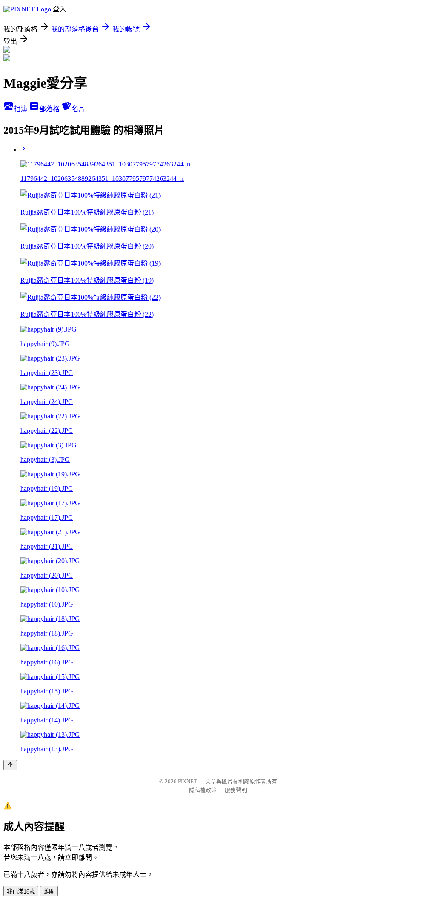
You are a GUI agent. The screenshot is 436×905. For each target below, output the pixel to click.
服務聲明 (236, 790)
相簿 (21, 108)
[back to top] (10, 765)
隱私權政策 (203, 790)
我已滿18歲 (21, 891)
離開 (48, 891)
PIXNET (187, 781)
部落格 (50, 108)
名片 (78, 108)
